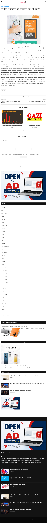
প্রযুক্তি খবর (4, 273)
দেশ (2, 6)
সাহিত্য (3, 318)
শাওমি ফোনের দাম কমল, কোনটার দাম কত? (17, 484)
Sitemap (26, 519)
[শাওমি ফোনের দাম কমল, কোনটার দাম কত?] (5, 486)
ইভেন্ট (3, 222)
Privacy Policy (32, 519)
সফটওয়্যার (4, 312)
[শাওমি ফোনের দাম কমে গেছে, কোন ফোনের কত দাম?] (5, 471)
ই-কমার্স (3, 216)
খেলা (3, 234)
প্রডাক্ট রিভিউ (4, 270)
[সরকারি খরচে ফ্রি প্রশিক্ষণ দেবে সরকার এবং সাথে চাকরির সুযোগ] (5, 478)
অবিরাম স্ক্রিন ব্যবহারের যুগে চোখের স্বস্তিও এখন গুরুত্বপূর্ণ (20, 390)
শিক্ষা (3, 306)
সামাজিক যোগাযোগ (5, 315)
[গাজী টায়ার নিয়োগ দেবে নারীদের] (34, 117)
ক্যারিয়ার (3, 231)
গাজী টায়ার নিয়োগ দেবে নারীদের (34, 125)
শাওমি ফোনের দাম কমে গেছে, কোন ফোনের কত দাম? (19, 469)
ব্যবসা (3, 297)
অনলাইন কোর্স (4, 207)
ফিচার (3, 285)
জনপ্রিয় (3, 243)
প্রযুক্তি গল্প (4, 276)
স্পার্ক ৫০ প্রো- (19, 326)
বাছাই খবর (4, 288)
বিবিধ (3, 291)
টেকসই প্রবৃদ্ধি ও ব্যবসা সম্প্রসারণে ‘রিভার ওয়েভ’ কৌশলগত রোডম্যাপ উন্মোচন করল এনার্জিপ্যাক (27, 383)
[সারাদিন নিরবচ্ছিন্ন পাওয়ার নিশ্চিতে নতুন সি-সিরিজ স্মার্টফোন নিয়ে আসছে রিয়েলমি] (5, 377)
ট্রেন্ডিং (3, 261)
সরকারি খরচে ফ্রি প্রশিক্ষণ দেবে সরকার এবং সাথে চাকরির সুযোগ (21, 477)
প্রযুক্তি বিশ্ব (4, 279)
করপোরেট (4, 228)
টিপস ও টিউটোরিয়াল (5, 246)
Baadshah (7, 10)
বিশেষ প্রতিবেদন (5, 294)
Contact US (14, 519)
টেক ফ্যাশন (4, 249)
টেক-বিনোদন (4, 252)
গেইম (3, 237)
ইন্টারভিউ (3, 219)
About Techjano (20, 519)
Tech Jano (22, 521)
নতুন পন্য (4, 267)
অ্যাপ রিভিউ (4, 213)
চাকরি (3, 240)
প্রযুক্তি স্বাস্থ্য (6, 6)
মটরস (3, 300)
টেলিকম (3, 255)
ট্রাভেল (3, 258)
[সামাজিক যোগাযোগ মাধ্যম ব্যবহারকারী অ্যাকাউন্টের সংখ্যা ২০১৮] (12, 117)
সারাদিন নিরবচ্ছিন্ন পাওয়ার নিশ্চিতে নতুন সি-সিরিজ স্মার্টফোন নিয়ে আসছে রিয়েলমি (24, 376)
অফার (3, 210)
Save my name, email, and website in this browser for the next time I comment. (21, 154)
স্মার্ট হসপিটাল (3, 90)
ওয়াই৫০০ (29, 367)
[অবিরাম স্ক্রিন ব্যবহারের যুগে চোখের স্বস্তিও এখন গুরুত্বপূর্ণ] (5, 392)
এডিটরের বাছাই (4, 225)
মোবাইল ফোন (4, 303)
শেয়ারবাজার (4, 309)
